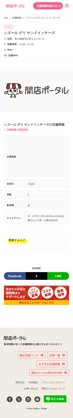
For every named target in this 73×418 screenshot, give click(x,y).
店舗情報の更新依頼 (17, 129)
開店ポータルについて (53, 388)
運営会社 (20, 382)
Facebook (14, 276)
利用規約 (33, 382)
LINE (58, 276)
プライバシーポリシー (53, 382)
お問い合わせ (31, 388)
